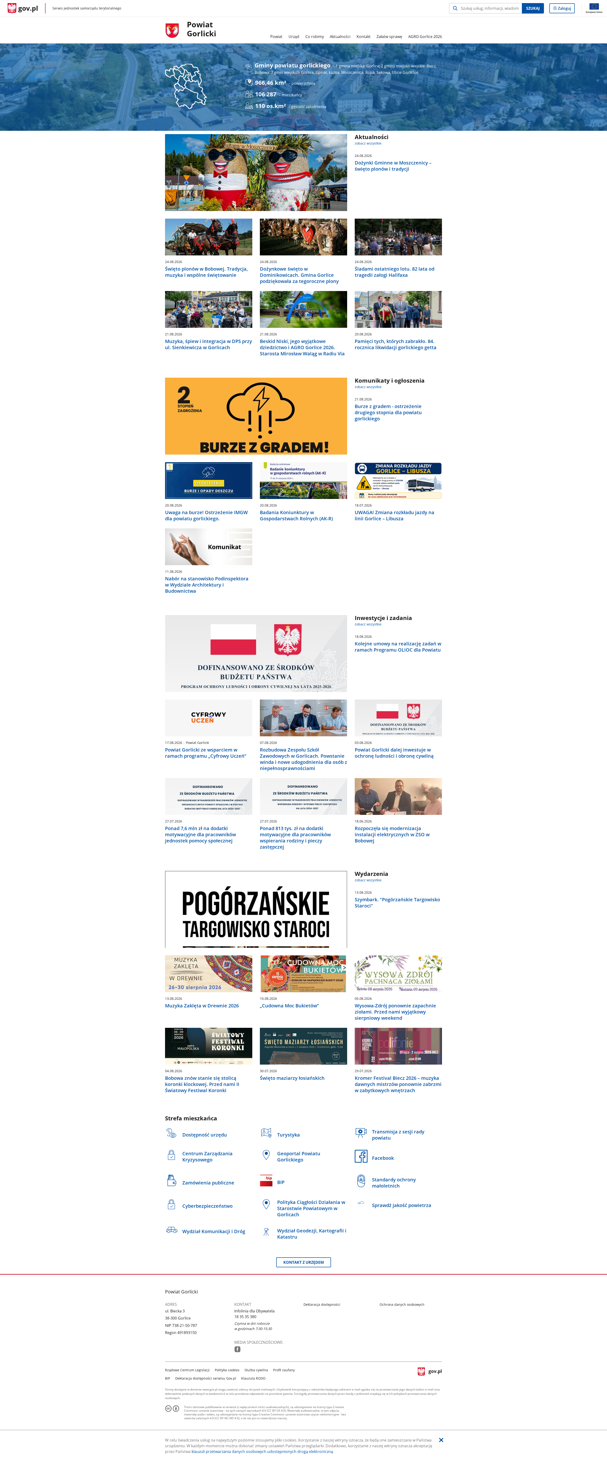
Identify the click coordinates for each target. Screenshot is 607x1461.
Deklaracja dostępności (322, 1304)
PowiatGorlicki (201, 29)
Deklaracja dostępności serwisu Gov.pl (205, 1378)
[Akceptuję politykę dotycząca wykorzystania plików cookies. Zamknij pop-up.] (441, 1440)
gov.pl (435, 1373)
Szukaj (533, 8)
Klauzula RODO (253, 1378)
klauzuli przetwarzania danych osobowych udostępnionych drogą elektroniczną (262, 1451)
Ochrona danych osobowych (402, 1304)
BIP (167, 1378)
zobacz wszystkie (368, 143)
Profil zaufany (284, 1370)
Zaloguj (566, 9)
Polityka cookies (227, 1370)
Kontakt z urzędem (303, 1262)
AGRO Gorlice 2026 (425, 36)
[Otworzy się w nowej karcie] (237, 1349)
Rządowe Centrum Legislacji (187, 1370)
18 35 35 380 (245, 1316)
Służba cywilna (256, 1370)
